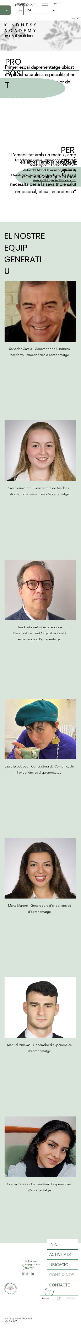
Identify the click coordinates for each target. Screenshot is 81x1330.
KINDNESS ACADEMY (21, 27)
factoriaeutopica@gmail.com (32, 1264)
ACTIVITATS (60, 1254)
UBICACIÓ (58, 1264)
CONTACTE (59, 1285)
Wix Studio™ (11, 1321)
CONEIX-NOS (61, 1274)
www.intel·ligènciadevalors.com (54, 180)
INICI (54, 1244)
